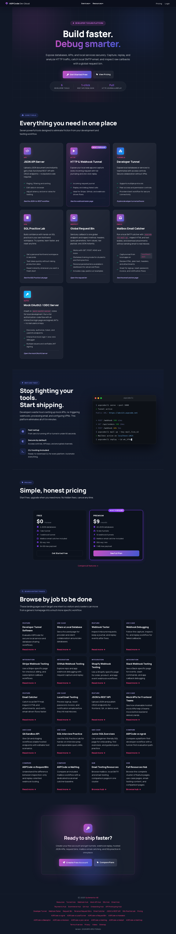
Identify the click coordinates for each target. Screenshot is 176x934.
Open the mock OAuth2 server (35, 353)
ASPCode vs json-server (80, 920)
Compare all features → (88, 566)
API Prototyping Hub (114, 906)
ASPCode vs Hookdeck (116, 915)
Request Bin (67, 911)
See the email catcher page (127, 278)
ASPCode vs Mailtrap (134, 920)
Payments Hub (60, 906)
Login (167, 3)
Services (85, 3)
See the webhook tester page (81, 201)
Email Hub (115, 902)
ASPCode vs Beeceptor (42, 920)
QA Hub (86, 906)
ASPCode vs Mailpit (116, 920)
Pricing (159, 3)
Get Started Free (78, 74)
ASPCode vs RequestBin (97, 915)
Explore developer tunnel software (130, 201)
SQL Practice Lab (129, 911)
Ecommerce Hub (74, 906)
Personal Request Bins (82, 911)
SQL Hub (106, 902)
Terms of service (76, 924)
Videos (94, 924)
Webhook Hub (83, 902)
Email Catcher (99, 911)
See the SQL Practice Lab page (35, 278)
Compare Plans (107, 862)
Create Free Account (77, 862)
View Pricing (105, 74)
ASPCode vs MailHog (99, 920)
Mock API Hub (95, 902)
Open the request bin (78, 278)
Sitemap (102, 924)
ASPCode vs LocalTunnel (76, 915)
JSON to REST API (113, 911)
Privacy (87, 924)
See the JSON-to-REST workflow (36, 201)
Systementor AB (91, 897)
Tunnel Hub (70, 902)
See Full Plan (116, 553)
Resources (97, 3)
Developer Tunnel (40, 911)
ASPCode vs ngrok (58, 915)
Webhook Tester (55, 911)
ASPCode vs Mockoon (61, 920)
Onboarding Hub (97, 906)
